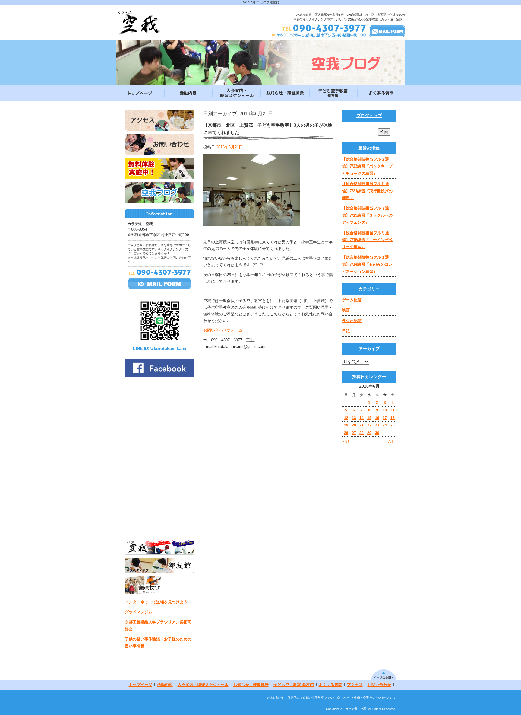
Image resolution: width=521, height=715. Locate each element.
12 (346, 418)
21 (361, 425)
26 (346, 433)
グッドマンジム (138, 612)
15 (369, 418)
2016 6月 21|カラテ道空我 (260, 2)
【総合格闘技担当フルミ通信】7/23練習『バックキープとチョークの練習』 (367, 166)
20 (354, 425)
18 (392, 418)
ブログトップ (369, 115)
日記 (346, 331)
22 (369, 425)
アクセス (355, 684)
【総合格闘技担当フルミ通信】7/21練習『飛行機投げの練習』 (367, 190)
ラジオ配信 (352, 320)
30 (377, 433)
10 (385, 410)
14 (361, 418)
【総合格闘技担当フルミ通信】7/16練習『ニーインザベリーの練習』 (367, 240)
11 (393, 410)
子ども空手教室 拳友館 (333, 93)
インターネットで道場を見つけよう (156, 602)
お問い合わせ (379, 684)
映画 (346, 310)
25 (392, 425)
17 (385, 418)
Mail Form (387, 31)
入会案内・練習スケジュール (236, 93)
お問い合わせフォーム (222, 330)
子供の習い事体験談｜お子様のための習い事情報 (158, 642)
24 (385, 425)
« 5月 (346, 441)
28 (361, 433)
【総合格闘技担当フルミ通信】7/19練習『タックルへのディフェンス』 (367, 215)
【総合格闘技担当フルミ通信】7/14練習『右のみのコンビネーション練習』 (367, 264)
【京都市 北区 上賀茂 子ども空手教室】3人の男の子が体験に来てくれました (267, 129)
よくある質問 (381, 93)
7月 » (392, 441)
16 (377, 418)
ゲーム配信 (352, 300)
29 (369, 433)
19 (346, 425)
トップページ (140, 93)
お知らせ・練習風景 (284, 93)
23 (377, 425)
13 (354, 418)
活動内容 (188, 93)
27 (354, 433)
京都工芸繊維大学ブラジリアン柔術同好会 (158, 625)
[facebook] (159, 375)
